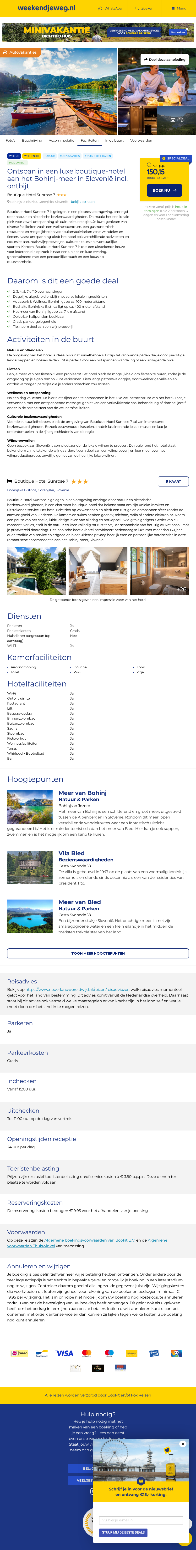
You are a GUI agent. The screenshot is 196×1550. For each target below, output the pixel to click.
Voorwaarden (141, 140)
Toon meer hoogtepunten (98, 953)
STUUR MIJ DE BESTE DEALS (123, 1533)
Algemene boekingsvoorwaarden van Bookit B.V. (89, 1240)
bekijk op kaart (83, 202)
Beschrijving (32, 140)
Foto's (10, 140)
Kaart (174, 481)
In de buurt (114, 140)
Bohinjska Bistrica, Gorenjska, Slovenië (38, 490)
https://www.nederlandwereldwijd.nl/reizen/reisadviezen (78, 989)
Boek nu (162, 190)
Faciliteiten (89, 140)
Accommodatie (61, 140)
